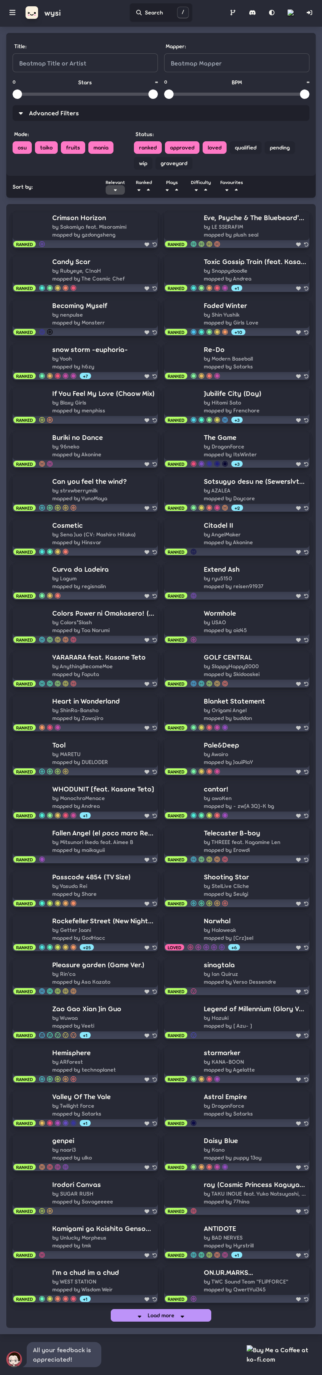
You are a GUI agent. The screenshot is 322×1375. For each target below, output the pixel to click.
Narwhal (217, 920)
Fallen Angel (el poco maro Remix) (103, 832)
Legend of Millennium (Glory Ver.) (255, 1008)
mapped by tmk (71, 1245)
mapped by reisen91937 (233, 586)
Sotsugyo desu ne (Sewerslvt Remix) (255, 481)
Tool (59, 744)
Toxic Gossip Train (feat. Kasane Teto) (255, 261)
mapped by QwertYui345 (235, 1289)
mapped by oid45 (225, 630)
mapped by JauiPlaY (228, 762)
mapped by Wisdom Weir (82, 1289)
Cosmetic (67, 525)
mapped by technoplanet (84, 1069)
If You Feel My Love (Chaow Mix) (103, 393)
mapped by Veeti (73, 1025)
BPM (237, 82)
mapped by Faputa (75, 674)
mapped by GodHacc (78, 937)
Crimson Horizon (79, 217)
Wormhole (220, 613)
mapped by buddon (228, 718)
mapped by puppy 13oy (233, 1157)
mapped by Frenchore (232, 410)
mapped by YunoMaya (79, 498)
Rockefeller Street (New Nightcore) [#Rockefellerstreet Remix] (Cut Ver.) (103, 920)
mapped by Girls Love (231, 322)
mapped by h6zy (73, 366)
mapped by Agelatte (229, 1069)
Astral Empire (225, 1096)
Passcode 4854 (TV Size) (91, 876)
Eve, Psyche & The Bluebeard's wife (255, 217)
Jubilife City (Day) (233, 393)
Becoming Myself (80, 305)
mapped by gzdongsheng (83, 234)
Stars (85, 82)
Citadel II (218, 525)
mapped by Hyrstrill (229, 1245)
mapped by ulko (72, 1157)
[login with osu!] (309, 12)
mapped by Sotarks (228, 366)
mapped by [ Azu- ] (228, 1025)
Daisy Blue (221, 1140)
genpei (63, 1140)
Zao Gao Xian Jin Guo (86, 1008)
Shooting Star (226, 876)
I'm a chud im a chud (85, 1272)
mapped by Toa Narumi (81, 630)
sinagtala (219, 964)
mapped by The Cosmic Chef (88, 278)
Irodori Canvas (76, 1184)
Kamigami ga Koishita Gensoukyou (103, 1228)
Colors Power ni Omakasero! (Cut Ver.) (103, 613)
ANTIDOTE (220, 1228)
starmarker (222, 1052)
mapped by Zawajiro (77, 718)
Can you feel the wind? (89, 481)
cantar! (216, 788)
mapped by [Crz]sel (228, 937)
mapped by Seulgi (226, 893)
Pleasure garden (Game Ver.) (98, 964)
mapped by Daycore (229, 498)
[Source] (233, 12)
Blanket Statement (234, 701)
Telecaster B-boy (232, 832)
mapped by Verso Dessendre (240, 981)
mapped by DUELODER (80, 762)
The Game (220, 437)
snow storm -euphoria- (90, 349)
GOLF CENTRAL (228, 657)
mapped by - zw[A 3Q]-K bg (239, 805)
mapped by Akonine (76, 454)
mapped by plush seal (231, 234)
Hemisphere (71, 1052)
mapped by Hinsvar (76, 542)
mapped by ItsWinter (230, 454)
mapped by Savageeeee (82, 1201)
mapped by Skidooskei (232, 674)
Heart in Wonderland (86, 701)
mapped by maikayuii (78, 849)
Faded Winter (225, 305)
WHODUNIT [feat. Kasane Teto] (103, 788)
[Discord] (252, 12)
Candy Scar (71, 261)
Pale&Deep (221, 744)
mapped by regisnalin (79, 586)
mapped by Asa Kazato (81, 981)
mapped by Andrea (227, 278)
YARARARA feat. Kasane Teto (99, 657)
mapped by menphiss (78, 410)
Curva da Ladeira (80, 569)
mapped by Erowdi (227, 849)
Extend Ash (222, 569)
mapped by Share (74, 893)
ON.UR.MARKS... (228, 1272)
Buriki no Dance (77, 437)
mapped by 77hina (226, 1201)
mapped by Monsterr (78, 322)
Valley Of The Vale (81, 1096)
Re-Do (214, 349)
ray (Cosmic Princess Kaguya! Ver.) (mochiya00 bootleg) (255, 1184)
